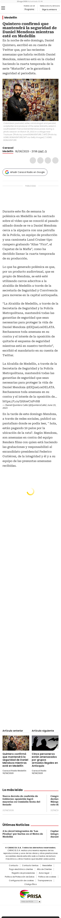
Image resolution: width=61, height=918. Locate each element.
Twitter (40, 160)
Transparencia (45, 880)
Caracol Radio (15, 8)
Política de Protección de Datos (19, 877)
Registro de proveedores (23, 873)
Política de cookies (47, 877)
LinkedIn (48, 160)
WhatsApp (55, 160)
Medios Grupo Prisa (30, 901)
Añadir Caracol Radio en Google (27, 172)
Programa (29, 9)
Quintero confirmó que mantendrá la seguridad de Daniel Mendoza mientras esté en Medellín (15, 760)
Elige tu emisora (49, 9)
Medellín (10, 17)
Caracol (8, 148)
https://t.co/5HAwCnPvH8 (21, 401)
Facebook (33, 160)
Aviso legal (44, 873)
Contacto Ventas (30, 865)
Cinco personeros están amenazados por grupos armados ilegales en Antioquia (45, 760)
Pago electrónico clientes (21, 869)
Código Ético (30, 884)
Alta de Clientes (44, 869)
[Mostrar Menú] (3, 8)
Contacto (13, 865)
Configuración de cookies (21, 880)
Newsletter (47, 865)
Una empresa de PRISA (30, 893)
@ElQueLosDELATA (40, 387)
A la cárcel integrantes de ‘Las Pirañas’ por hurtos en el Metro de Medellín (23, 834)
